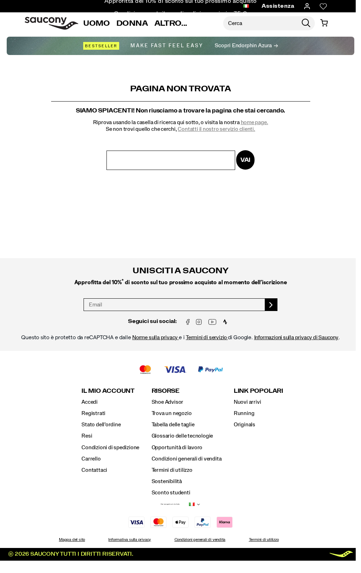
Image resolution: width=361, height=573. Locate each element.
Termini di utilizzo (172, 470)
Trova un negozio (172, 413)
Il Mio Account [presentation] (108, 391)
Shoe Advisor (167, 402)
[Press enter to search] (306, 23)
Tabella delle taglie (173, 424)
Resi (86, 436)
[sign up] (271, 304)
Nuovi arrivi (247, 402)
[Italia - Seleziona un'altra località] (246, 6)
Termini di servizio (207, 337)
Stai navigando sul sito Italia (170, 504)
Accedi (89, 402)
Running (244, 413)
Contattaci (94, 470)
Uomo (96, 23)
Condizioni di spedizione (110, 447)
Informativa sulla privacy (129, 539)
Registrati (93, 413)
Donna (132, 23)
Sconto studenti (171, 492)
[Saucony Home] (51, 23)
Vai (245, 160)
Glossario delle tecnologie (182, 436)
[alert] (180, 296)
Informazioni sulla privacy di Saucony (296, 337)
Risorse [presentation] (165, 391)
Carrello (90, 459)
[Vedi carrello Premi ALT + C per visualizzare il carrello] (324, 23)
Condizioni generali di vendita (187, 459)
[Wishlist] (323, 6)
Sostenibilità (167, 481)
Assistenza (278, 6)
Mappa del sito (72, 539)
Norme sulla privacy (155, 337)
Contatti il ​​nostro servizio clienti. (216, 129)
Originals (244, 424)
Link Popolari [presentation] (258, 391)
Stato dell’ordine (101, 424)
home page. (254, 122)
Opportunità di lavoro (177, 447)
